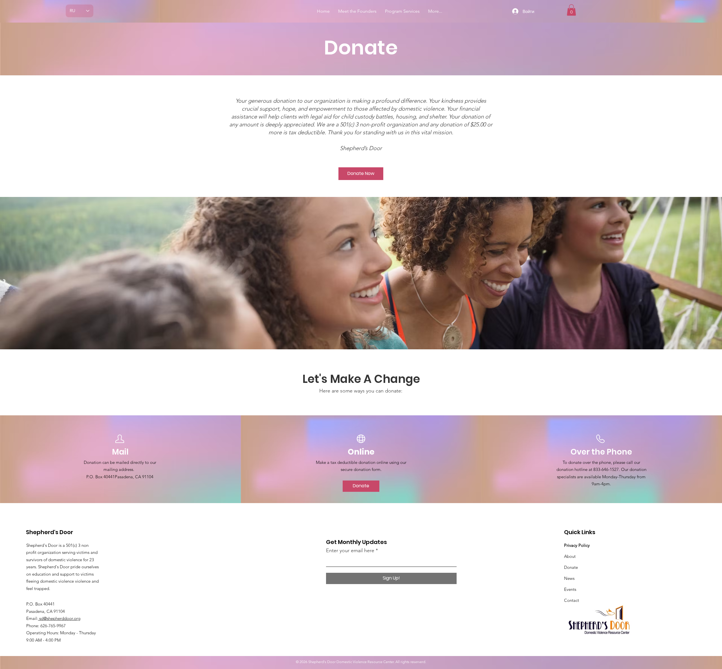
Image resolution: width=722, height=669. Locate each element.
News (569, 578)
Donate (571, 567)
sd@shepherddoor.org (59, 618)
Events (570, 589)
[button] (571, 10)
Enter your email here (350, 550)
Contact (571, 600)
